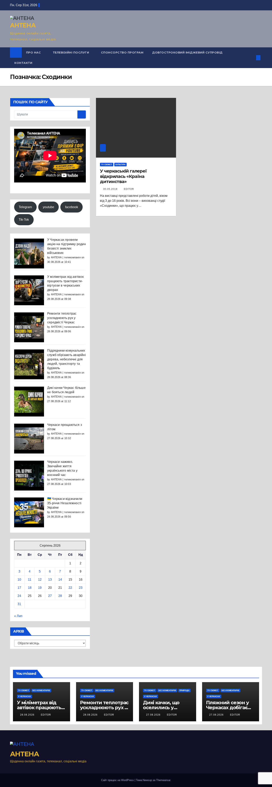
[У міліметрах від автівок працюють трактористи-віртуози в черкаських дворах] (29, 290)
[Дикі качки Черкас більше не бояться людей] (29, 401)
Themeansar (163, 780)
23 (80, 587)
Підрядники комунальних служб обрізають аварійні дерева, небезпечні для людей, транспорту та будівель (66, 359)
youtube (48, 207)
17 (19, 587)
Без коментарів (41, 690)
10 (19, 579)
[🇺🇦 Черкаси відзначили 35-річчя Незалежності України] (29, 512)
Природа (184, 690)
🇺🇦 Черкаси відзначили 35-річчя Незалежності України (64, 503)
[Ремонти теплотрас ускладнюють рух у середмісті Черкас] (29, 327)
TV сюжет (106, 164)
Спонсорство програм (122, 52)
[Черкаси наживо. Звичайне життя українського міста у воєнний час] (29, 475)
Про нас (34, 52)
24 (19, 596)
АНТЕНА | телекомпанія (66, 257)
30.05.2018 (110, 189)
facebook (71, 207)
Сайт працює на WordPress (118, 780)
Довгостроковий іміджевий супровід (187, 52)
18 (29, 587)
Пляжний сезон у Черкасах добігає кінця (227, 707)
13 (50, 579)
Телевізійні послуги (71, 52)
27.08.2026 (153, 714)
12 (40, 579)
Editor (129, 189)
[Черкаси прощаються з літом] (29, 438)
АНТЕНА (22, 25)
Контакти (23, 63)
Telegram (25, 207)
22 (70, 587)
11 (29, 579)
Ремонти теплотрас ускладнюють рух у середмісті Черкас (61, 318)
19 (40, 587)
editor (46, 714)
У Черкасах (24, 696)
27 (50, 596)
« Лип (18, 616)
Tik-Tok (24, 219)
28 (60, 596)
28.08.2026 (27, 714)
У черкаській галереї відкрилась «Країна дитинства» (123, 176)
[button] (251, 57)
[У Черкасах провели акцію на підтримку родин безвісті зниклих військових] (29, 253)
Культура (120, 164)
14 (60, 579)
